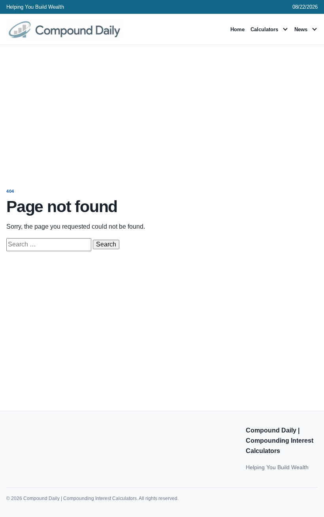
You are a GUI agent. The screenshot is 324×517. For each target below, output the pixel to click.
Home (237, 29)
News (300, 29)
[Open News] (314, 29)
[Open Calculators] (285, 29)
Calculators (264, 29)
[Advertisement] (162, 109)
